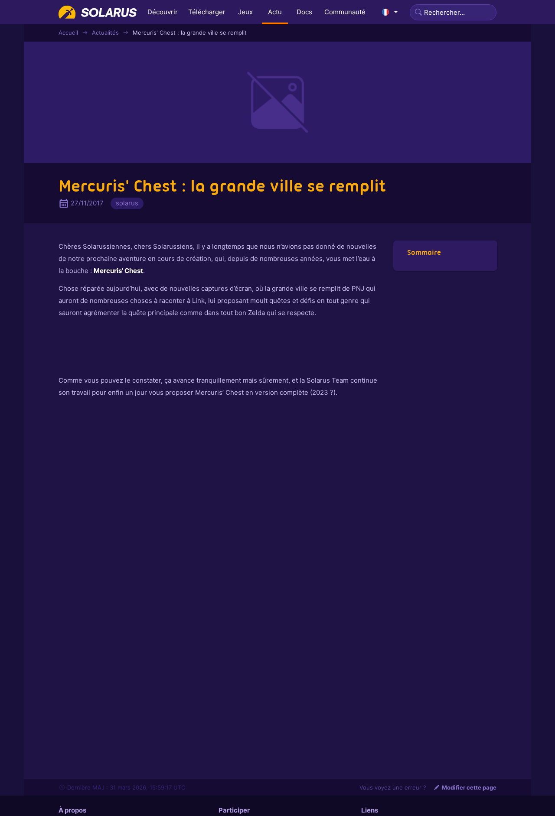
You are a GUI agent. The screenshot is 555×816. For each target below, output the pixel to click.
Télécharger (206, 12)
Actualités (105, 32)
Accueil (68, 32)
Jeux (245, 12)
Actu (275, 12)
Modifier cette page (469, 787)
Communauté (345, 12)
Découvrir (162, 12)
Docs (304, 12)
